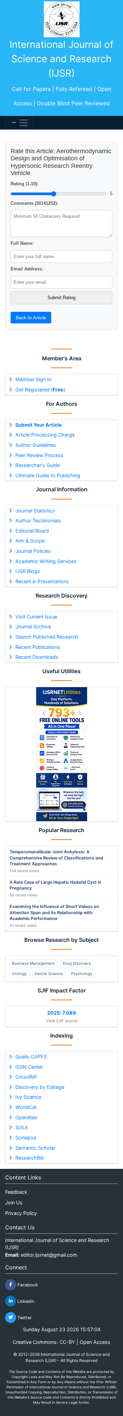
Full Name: (22, 243)
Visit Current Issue (36, 616)
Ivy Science (28, 1097)
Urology (19, 973)
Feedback (16, 1192)
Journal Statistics (35, 510)
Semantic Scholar (35, 1148)
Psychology (81, 973)
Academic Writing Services (46, 561)
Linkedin (25, 1301)
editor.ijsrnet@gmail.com (49, 1255)
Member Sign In (33, 379)
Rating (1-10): (24, 183)
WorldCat (26, 1107)
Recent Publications (37, 647)
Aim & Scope (30, 541)
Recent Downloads (36, 657)
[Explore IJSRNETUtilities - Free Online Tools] (61, 754)
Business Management (33, 963)
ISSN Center (29, 1067)
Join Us (14, 1202)
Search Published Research (46, 637)
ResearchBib (29, 1158)
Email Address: (27, 268)
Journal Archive (33, 626)
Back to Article (31, 317)
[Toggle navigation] (19, 123)
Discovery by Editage (39, 1087)
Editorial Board (32, 531)
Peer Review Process (39, 455)
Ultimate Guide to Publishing (47, 475)
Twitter (24, 1317)
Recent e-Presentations (42, 581)
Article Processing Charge (45, 435)
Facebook (27, 1284)
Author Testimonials (38, 520)
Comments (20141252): (34, 203)
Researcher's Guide (37, 465)
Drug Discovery (77, 963)
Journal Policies (33, 551)
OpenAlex (26, 1117)
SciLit (21, 1127)
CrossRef (26, 1077)
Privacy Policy (21, 1213)
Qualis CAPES (31, 1056)
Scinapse (25, 1137)
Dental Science (49, 973)
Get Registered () (40, 389)
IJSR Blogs (27, 571)
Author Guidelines (35, 445)
